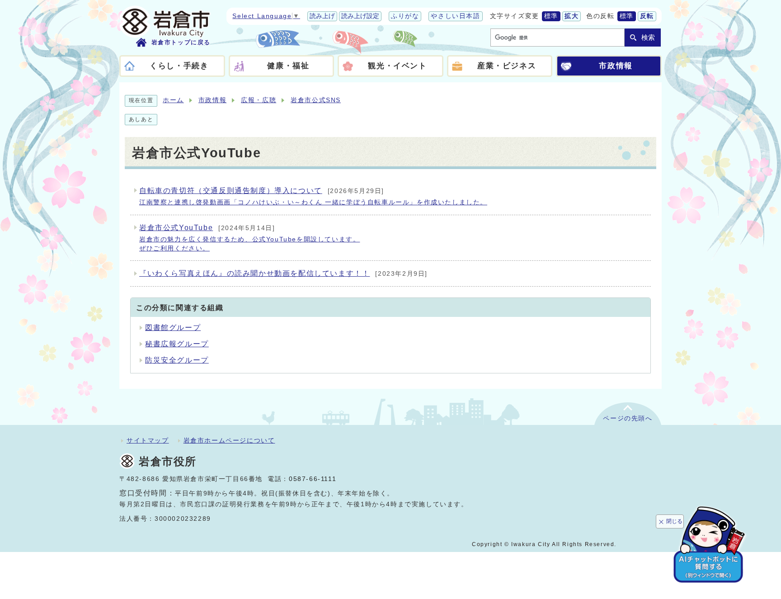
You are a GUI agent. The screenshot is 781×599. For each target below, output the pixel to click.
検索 (648, 37)
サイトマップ (148, 440)
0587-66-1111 (312, 479)
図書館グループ (173, 327)
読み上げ (322, 16)
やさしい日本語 (455, 16)
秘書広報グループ (177, 344)
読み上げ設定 (360, 16)
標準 (551, 16)
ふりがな (405, 16)
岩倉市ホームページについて (229, 440)
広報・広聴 (258, 100)
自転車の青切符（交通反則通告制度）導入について (313, 196)
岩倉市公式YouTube (249, 238)
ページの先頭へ (627, 418)
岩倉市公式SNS (316, 100)
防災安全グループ (177, 360)
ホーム (173, 100)
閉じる (674, 521)
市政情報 (212, 100)
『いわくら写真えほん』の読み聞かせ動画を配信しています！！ (283, 273)
